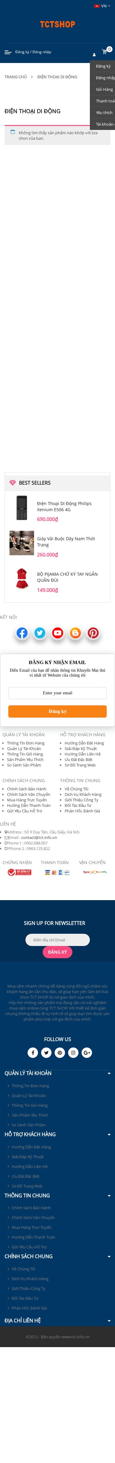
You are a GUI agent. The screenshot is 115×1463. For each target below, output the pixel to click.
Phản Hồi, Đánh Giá (82, 811)
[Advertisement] (58, 260)
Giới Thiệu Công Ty (81, 800)
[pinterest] (60, 1052)
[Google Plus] (87, 1052)
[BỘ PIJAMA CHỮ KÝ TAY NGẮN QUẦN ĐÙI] (22, 578)
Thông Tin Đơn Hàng (25, 743)
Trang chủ (16, 76)
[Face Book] (33, 1052)
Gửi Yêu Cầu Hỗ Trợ (24, 811)
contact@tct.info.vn (39, 837)
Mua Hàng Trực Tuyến (27, 800)
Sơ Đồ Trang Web (80, 765)
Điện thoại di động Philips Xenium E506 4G (64, 506)
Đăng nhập (42, 51)
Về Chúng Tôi (76, 789)
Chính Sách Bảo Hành (26, 789)
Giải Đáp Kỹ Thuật (81, 748)
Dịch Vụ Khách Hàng (83, 794)
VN (104, 6)
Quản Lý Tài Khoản (24, 748)
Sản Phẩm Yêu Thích (25, 759)
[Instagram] (73, 1052)
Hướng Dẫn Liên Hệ (83, 754)
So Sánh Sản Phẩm (24, 765)
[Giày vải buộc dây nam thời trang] (22, 543)
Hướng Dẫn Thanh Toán (29, 805)
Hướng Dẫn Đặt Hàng (84, 743)
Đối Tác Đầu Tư (78, 805)
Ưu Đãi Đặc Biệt (79, 759)
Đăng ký (22, 51)
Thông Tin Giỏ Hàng (25, 754)
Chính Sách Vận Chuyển (28, 794)
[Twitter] (46, 1052)
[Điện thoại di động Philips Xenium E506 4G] (22, 508)
